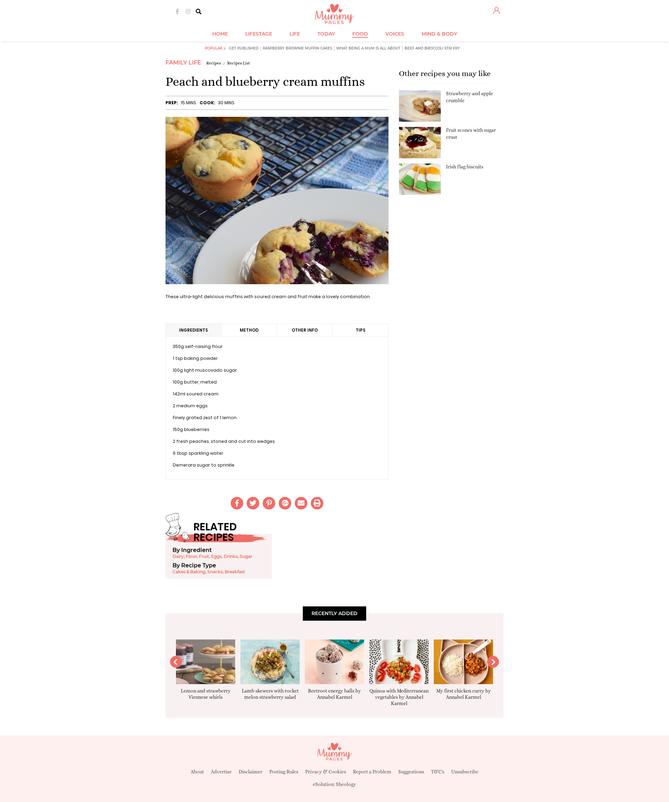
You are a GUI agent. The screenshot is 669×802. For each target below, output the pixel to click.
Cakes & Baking (188, 571)
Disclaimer (250, 771)
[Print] (317, 503)
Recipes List (238, 63)
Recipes (213, 63)
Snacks (215, 571)
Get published (244, 48)
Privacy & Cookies (325, 771)
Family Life (183, 62)
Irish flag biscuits (464, 166)
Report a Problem (372, 771)
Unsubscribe (464, 771)
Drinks (231, 556)
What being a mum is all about (368, 48)
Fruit (204, 556)
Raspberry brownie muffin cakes (297, 48)
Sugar (246, 556)
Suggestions (411, 771)
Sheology (346, 784)
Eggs (216, 556)
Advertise (221, 771)
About (197, 771)
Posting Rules (283, 771)
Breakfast (235, 571)
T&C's (437, 771)
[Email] (301, 503)
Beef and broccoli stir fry (432, 48)
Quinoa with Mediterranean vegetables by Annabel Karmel (399, 697)
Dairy (178, 556)
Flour (191, 556)
